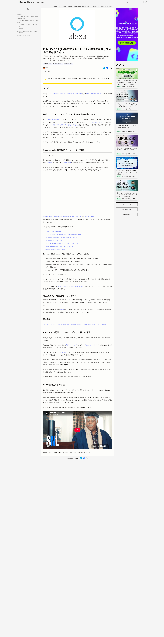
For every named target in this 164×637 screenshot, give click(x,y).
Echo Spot (50, 163)
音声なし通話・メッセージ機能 (55, 250)
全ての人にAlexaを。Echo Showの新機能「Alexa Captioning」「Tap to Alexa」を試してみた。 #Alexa (75, 324)
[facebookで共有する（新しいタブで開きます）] (107, 68)
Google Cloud (77, 6)
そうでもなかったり (96, 122)
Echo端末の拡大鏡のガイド (54, 240)
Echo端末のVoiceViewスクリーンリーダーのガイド (61, 237)
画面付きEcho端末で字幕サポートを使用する (59, 246)
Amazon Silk (62, 286)
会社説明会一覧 (127, 209)
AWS (60, 6)
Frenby (62, 310)
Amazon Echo (48, 63)
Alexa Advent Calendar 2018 (94, 94)
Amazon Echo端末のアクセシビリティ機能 (27, 21)
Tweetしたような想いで (54, 120)
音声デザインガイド (72, 345)
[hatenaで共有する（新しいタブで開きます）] (104, 68)
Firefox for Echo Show (76, 286)
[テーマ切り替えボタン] (146, 2)
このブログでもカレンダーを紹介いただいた (65, 125)
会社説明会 (96, 6)
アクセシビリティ (58, 63)
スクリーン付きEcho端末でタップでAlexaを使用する (62, 243)
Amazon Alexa (68, 63)
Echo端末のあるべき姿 (23, 35)
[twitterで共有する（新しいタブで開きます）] (111, 68)
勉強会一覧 (126, 214)
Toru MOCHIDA (89, 216)
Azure (84, 6)
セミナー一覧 (127, 204)
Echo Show (67, 163)
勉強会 (102, 6)
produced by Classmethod (36, 2)
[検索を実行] (127, 2)
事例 (106, 6)
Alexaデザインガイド (91, 345)
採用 (110, 6)
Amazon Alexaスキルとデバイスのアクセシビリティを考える (62, 216)
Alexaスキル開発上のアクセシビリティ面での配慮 (27, 32)
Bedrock (70, 6)
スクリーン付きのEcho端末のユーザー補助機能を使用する (63, 234)
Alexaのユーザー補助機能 (53, 231)
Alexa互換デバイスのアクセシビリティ (29, 25)
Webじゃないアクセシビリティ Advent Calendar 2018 (27, 17)
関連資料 (21, 29)
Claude (64, 6)
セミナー (89, 6)
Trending (55, 6)
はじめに (19, 14)
